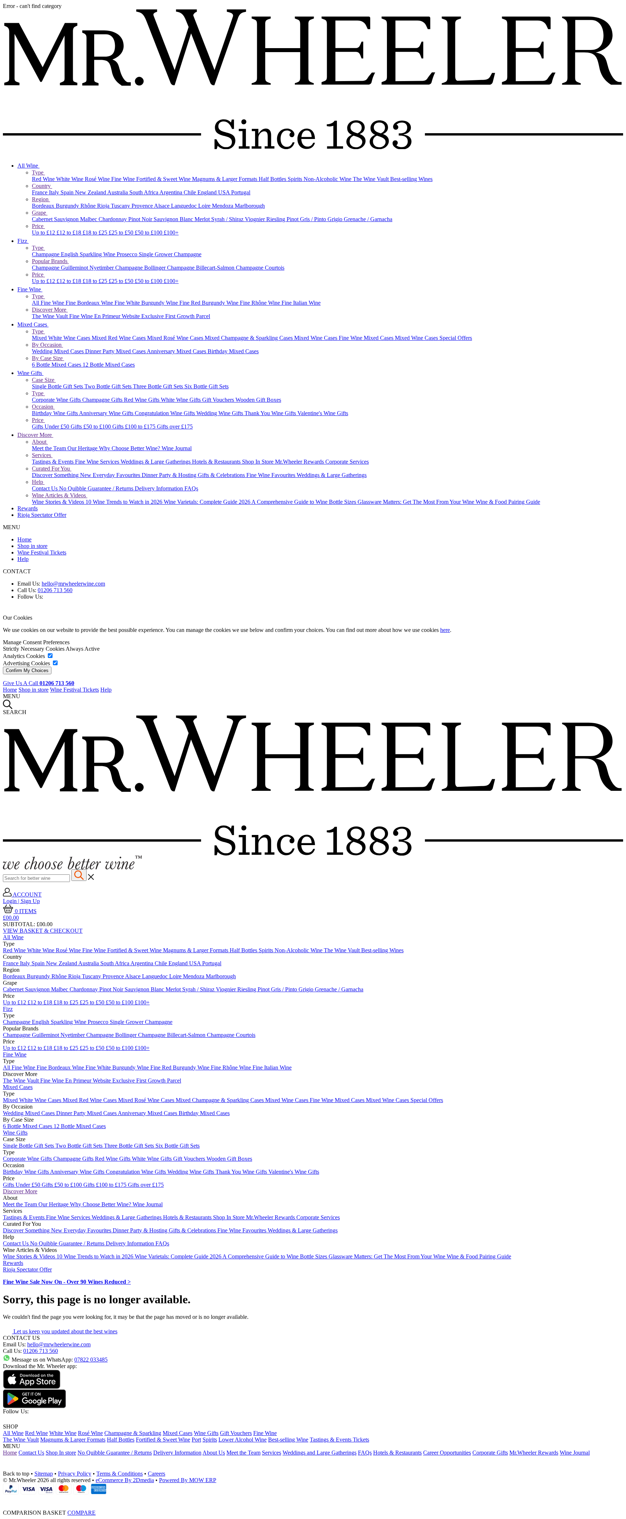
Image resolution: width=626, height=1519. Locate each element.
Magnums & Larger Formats (225, 179)
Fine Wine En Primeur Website (105, 316)
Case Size (44, 380)
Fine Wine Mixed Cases (367, 338)
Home (24, 539)
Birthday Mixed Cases (233, 351)
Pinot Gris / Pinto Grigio (315, 219)
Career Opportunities (447, 1453)
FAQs (191, 488)
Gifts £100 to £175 (134, 426)
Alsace (162, 206)
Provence (143, 206)
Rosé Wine (98, 179)
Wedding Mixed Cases (58, 351)
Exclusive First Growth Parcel (175, 316)
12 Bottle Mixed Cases (109, 365)
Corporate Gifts (490, 1453)
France (40, 192)
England (207, 192)
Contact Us (45, 488)
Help (38, 482)
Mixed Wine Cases (316, 338)
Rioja (104, 206)
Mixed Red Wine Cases (119, 338)
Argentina (171, 192)
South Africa (144, 192)
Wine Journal (177, 448)
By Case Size (48, 358)
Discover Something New (62, 475)
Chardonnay (113, 219)
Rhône (88, 206)
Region (41, 199)
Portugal (240, 192)
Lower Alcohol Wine (242, 1439)
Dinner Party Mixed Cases (116, 351)
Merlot (203, 219)
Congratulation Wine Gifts (165, 413)
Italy (54, 192)
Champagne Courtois (260, 268)
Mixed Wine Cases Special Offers (433, 338)
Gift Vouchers (218, 400)
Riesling (276, 219)
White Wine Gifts (181, 400)
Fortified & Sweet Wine (164, 179)
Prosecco (128, 254)
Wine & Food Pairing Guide (508, 502)
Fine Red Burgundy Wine (209, 303)
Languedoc (184, 206)
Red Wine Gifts (142, 400)
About (40, 442)
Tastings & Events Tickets (339, 1439)
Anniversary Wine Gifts (107, 413)
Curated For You (51, 468)
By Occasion (47, 345)
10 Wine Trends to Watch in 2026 (124, 502)
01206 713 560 (55, 590)
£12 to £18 (70, 232)
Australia (118, 192)
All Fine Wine (49, 303)
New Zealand (91, 192)
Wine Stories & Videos (58, 502)
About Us (214, 1453)
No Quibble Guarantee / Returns (97, 488)
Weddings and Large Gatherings (319, 1453)
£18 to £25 (96, 232)
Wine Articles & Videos (59, 495)
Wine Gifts (30, 373)
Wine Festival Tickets (41, 552)
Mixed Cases (33, 324)
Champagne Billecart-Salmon (201, 268)
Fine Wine (123, 179)
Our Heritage (83, 448)
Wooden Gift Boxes (258, 400)
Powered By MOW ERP (187, 1480)
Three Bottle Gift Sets (158, 386)
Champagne (46, 254)
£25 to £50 (122, 232)
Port (196, 1439)
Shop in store (32, 546)
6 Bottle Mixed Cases (57, 365)
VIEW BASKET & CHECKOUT (43, 931)
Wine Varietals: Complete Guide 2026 (207, 502)
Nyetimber (102, 268)
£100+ (171, 232)
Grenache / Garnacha (368, 219)
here (445, 630)
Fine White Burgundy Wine (146, 303)
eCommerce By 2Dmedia (125, 1480)
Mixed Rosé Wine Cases (176, 338)
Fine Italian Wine (301, 303)
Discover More (50, 310)
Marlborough (250, 206)
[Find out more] (72, 867)
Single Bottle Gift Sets (58, 386)
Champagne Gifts (103, 400)
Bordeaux (44, 206)
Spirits (296, 179)
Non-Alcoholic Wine (328, 179)
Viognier (255, 219)
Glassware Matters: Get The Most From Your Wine (417, 502)
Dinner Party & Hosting (170, 475)
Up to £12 (44, 232)
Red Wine (44, 179)
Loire (205, 206)
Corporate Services (347, 462)
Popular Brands (50, 261)
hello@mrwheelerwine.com (73, 584)
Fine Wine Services (98, 462)
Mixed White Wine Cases (62, 338)
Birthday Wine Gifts (55, 413)
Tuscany (121, 206)
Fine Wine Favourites (271, 475)
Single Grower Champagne (170, 254)
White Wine (70, 179)
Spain (67, 192)
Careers (156, 1474)
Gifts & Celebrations (222, 475)
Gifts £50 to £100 (91, 426)
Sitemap (43, 1474)
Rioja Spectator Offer (41, 515)
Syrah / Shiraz (228, 219)
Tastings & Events (53, 462)
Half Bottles (273, 179)
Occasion (43, 407)
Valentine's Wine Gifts (322, 413)
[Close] (313, 1499)
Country (42, 186)
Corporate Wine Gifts (57, 400)
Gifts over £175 (175, 426)
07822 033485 (91, 1359)
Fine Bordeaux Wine (90, 303)
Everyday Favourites (117, 475)
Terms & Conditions (119, 1474)
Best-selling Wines (411, 179)
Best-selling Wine (288, 1439)
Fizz (23, 241)
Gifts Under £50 (51, 426)
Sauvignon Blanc (174, 219)
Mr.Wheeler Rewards (300, 462)
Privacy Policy (74, 1474)
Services (42, 455)
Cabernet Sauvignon (56, 219)
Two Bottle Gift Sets (108, 386)
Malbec (89, 219)
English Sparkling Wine (89, 254)
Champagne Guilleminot (60, 268)
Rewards (27, 508)
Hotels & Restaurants (217, 462)
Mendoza (223, 206)
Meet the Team (49, 448)
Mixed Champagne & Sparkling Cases (249, 338)
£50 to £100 (149, 232)
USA (224, 192)
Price (38, 226)
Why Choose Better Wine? (130, 448)
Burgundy (68, 206)
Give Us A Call (38, 683)
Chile (190, 192)
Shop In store (61, 1453)
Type (38, 172)
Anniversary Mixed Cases (177, 351)
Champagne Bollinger (141, 268)
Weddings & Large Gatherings (156, 462)
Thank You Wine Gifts (271, 413)
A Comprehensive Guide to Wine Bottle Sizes (304, 502)
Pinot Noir (141, 219)
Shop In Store (258, 462)
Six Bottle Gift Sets (206, 386)
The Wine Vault (371, 179)
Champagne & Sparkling (132, 1433)
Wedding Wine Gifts (220, 413)
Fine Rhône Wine (260, 303)
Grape (39, 213)
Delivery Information (159, 488)
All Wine (28, 166)
